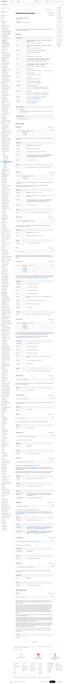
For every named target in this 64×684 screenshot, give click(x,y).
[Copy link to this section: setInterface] (22, 563)
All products (48, 677)
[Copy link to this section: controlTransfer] (23, 261)
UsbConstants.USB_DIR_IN (33, 277)
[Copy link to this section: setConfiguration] (24, 537)
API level (2, 18)
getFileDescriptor (30, 68)
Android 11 (40, 673)
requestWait (29, 85)
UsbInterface (35, 50)
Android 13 (40, 670)
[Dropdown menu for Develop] (21, 1)
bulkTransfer (29, 40)
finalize (21, 109)
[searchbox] (6, 8)
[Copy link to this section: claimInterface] (23, 217)
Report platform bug (59, 664)
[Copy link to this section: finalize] (20, 593)
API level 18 (51, 127)
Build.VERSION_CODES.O (34, 526)
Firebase (34, 677)
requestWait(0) (47, 471)
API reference (4, 4)
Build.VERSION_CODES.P (31, 156)
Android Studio (56, 1)
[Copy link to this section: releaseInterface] (24, 432)
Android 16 (40, 666)
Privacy (23, 670)
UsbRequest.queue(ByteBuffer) (39, 87)
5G (22, 672)
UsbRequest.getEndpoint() (21, 468)
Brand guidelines (22, 681)
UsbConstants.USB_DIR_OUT (48, 276)
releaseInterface (30, 81)
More (24, 1)
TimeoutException (20, 497)
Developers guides (50, 667)
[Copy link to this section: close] (19, 247)
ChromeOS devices (33, 667)
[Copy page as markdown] (39, 13)
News (14, 670)
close (28, 54)
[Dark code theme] (52, 129)
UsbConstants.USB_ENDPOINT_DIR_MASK (35, 276)
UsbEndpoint (34, 40)
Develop (18, 1)
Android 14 (40, 669)
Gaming (23, 664)
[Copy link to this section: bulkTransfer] (22, 127)
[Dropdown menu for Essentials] (14, 1)
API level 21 (51, 537)
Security (15, 667)
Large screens (33, 664)
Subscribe (52, 681)
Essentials (11, 1)
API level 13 (51, 395)
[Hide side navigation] (11, 682)
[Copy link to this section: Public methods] (25, 123)
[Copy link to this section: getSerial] (20, 414)
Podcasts (15, 673)
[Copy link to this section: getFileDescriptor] (24, 375)
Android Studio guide (50, 665)
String (18, 77)
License (18, 681)
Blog (14, 672)
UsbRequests (24, 471)
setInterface (29, 101)
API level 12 (51, 12)
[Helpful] (51, 10)
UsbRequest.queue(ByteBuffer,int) (40, 528)
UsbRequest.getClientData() (33, 468)
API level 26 (51, 458)
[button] (6, 17)
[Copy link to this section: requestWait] (22, 458)
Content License (39, 646)
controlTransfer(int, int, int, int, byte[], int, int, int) (27, 337)
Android (15, 664)
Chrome (30, 677)
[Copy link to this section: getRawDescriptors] (25, 395)
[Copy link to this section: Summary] (22, 34)
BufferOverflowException (19, 494)
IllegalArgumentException (19, 527)
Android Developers (18, 9)
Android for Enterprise (17, 666)
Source (15, 669)
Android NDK (49, 671)
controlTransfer (30, 58)
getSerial (28, 77)
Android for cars (33, 669)
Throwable (18, 637)
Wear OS (32, 666)
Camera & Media (24, 669)
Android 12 (40, 672)
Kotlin (50, 14)
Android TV (32, 670)
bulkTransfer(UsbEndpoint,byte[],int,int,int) (25, 186)
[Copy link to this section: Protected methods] (27, 590)
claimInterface (29, 50)
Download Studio (49, 670)
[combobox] (38, 1)
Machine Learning (24, 666)
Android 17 (40, 664)
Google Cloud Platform (40, 677)
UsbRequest (19, 85)
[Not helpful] (52, 10)
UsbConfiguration (38, 98)
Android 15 (40, 667)
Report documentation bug (59, 667)
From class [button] (22, 118)
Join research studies (59, 670)
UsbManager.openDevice (25, 30)
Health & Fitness (24, 667)
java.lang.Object (18, 21)
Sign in (62, 1)
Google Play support (59, 668)
